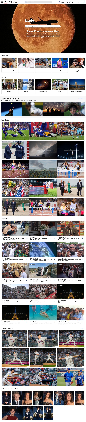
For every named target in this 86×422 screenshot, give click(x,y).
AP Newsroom (13, 2)
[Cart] (69, 2)
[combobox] (62, 2)
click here (48, 36)
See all (81, 120)
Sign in (82, 2)
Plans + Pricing (75, 2)
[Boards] (67, 2)
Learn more (80, 98)
